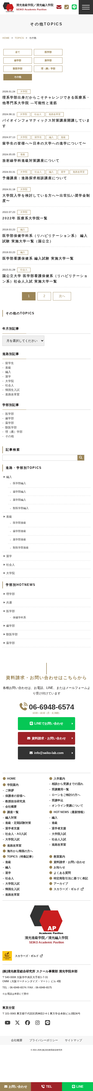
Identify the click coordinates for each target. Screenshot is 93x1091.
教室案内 (59, 856)
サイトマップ (73, 1040)
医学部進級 (19, 522)
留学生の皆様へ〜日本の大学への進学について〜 (44, 143)
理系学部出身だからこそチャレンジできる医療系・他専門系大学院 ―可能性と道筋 (46, 100)
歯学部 (17, 60)
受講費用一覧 (60, 789)
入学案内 (59, 778)
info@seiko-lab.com (49, 753)
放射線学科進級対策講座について (31, 160)
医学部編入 (19, 483)
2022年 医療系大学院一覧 (25, 218)
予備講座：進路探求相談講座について (34, 178)
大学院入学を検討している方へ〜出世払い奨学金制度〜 (46, 198)
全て (17, 52)
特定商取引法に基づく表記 (71, 878)
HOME (11, 778)
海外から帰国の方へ (20, 851)
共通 (9, 602)
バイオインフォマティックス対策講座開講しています (46, 123)
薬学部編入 (19, 499)
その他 (9, 436)
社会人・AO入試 (16, 833)
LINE (79, 1086)
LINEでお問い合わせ (48, 723)
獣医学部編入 (21, 508)
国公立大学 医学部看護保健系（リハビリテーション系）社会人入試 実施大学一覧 (45, 278)
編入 (51, 137)
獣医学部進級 (21, 547)
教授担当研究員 (15, 801)
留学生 (38, 137)
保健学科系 (19, 617)
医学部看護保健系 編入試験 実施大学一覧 (38, 258)
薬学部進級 (19, 539)
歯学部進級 (19, 531)
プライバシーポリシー (43, 1040)
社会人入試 (59, 839)
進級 (63, 137)
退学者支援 (12, 828)
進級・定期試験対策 (18, 822)
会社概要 (11, 806)
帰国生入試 (12, 389)
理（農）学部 (48, 68)
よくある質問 (62, 872)
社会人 (37, 114)
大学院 (23, 91)
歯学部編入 (19, 491)
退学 (63, 172)
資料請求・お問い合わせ (49, 738)
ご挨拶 (9, 790)
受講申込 (57, 800)
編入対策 (11, 817)
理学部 (10, 593)
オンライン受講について (67, 805)
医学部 (48, 52)
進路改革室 (55, 114)
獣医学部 (17, 68)
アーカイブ (61, 883)
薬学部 (48, 60)
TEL (49, 1086)
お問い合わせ (18, 1086)
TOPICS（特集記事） (21, 856)
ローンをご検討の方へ (66, 794)
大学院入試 (12, 839)
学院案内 (13, 784)
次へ (62, 296)
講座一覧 (13, 812)
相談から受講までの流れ (67, 783)
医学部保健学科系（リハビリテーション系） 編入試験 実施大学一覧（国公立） (45, 238)
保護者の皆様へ (15, 795)
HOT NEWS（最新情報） (70, 812)
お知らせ (59, 867)
